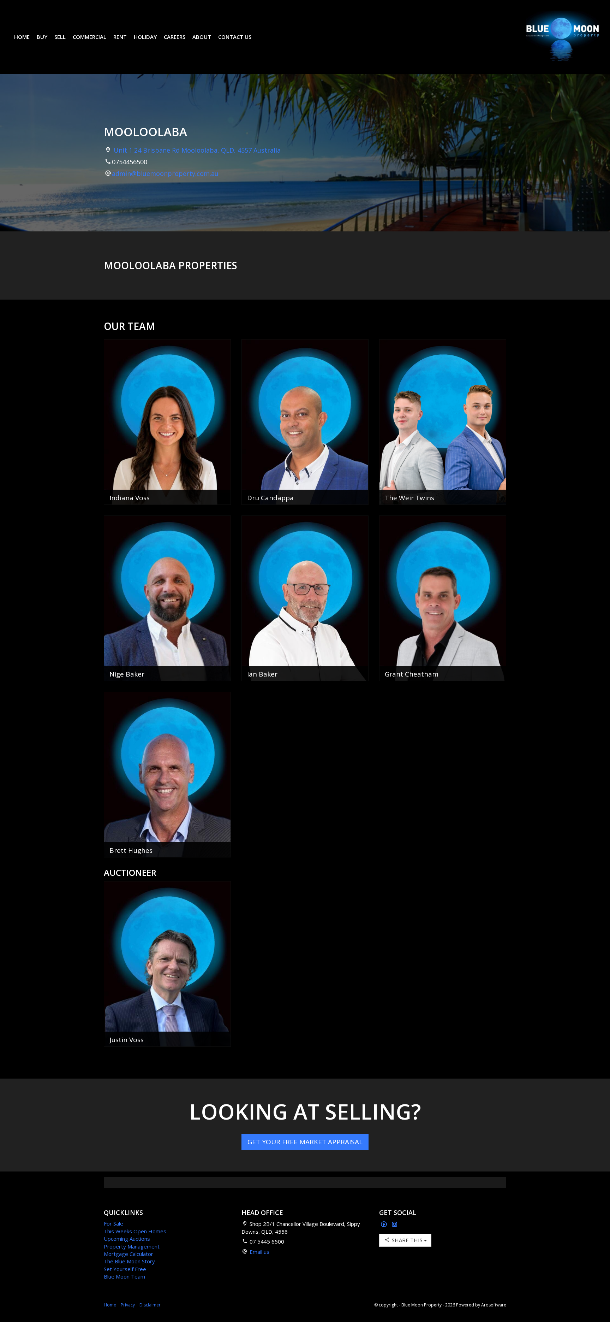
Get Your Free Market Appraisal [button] (305, 1141)
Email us (259, 1251)
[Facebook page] (384, 1224)
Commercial (89, 36)
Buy (42, 36)
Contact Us (234, 36)
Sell (60, 36)
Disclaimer (150, 1305)
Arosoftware (493, 1305)
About (201, 36)
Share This (407, 1240)
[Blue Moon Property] (562, 36)
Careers (174, 36)
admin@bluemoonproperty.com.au (165, 173)
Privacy (128, 1305)
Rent (120, 36)
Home (22, 36)
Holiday (145, 36)
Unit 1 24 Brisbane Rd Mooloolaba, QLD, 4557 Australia (197, 150)
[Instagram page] (394, 1224)
